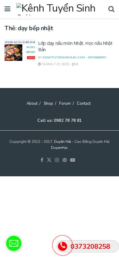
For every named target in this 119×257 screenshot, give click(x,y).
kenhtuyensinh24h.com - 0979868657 (74, 57)
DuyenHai (59, 147)
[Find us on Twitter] (49, 160)
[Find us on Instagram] (57, 160)
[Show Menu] (7, 9)
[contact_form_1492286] (13, 243)
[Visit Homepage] (59, 9)
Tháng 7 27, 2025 (55, 64)
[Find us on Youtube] (72, 160)
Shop (48, 103)
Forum (65, 103)
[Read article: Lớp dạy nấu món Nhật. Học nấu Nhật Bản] (20, 51)
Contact (84, 103)
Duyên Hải (62, 141)
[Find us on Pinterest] (65, 160)
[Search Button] (111, 9)
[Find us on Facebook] (42, 160)
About (32, 103)
